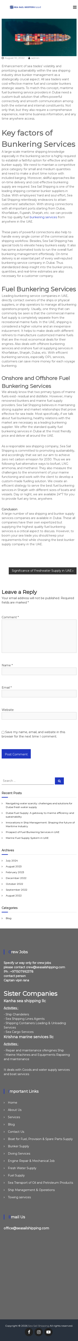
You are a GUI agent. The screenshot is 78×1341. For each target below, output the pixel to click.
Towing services (19, 1197)
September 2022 (16, 889)
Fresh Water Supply (22, 1168)
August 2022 (14, 895)
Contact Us (16, 1132)
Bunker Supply (18, 1146)
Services (14, 1117)
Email (7, 687)
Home (12, 1102)
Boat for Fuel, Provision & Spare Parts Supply (40, 1139)
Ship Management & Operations (31, 1190)
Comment (10, 617)
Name (7, 665)
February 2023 (15, 872)
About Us (14, 1110)
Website (8, 710)
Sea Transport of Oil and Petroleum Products (40, 1183)
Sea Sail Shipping (38, 1325)
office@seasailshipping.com (26, 1228)
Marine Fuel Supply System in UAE (27, 837)
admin (35, 57)
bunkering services (43, 217)
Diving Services (19, 1153)
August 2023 (14, 866)
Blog (8, 918)
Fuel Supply (16, 1175)
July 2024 (12, 860)
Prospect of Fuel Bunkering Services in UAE (32, 832)
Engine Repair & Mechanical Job (31, 1161)
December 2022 (16, 878)
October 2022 (14, 883)
